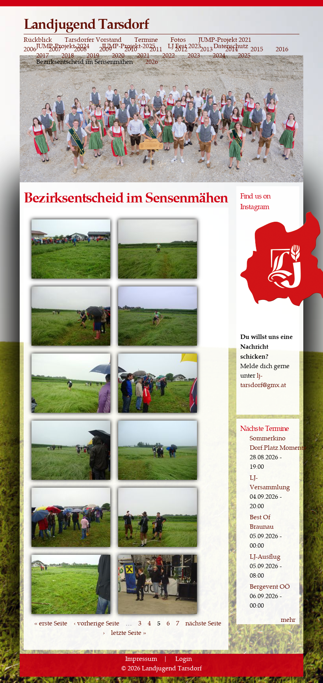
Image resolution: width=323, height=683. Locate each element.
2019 (93, 55)
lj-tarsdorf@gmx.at (263, 380)
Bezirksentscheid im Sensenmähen (84, 61)
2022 (168, 55)
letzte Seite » (128, 632)
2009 (105, 49)
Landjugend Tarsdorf (86, 23)
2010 (130, 49)
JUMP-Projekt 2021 (225, 39)
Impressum (141, 658)
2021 (143, 55)
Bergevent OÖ (270, 586)
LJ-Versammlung (270, 482)
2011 (156, 49)
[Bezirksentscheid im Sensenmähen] (71, 277)
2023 (193, 55)
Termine (146, 39)
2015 (257, 49)
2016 (282, 49)
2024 (219, 55)
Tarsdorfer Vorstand (93, 39)
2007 (55, 49)
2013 (206, 49)
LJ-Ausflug (265, 556)
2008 (80, 49)
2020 (118, 55)
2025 (244, 55)
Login (183, 658)
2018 (67, 55)
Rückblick (38, 39)
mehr (288, 619)
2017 (42, 55)
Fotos (178, 39)
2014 (231, 49)
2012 (181, 49)
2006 (30, 49)
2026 (151, 61)
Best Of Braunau (262, 521)
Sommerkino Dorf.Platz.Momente (278, 442)
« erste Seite (50, 622)
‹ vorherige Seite (96, 622)
